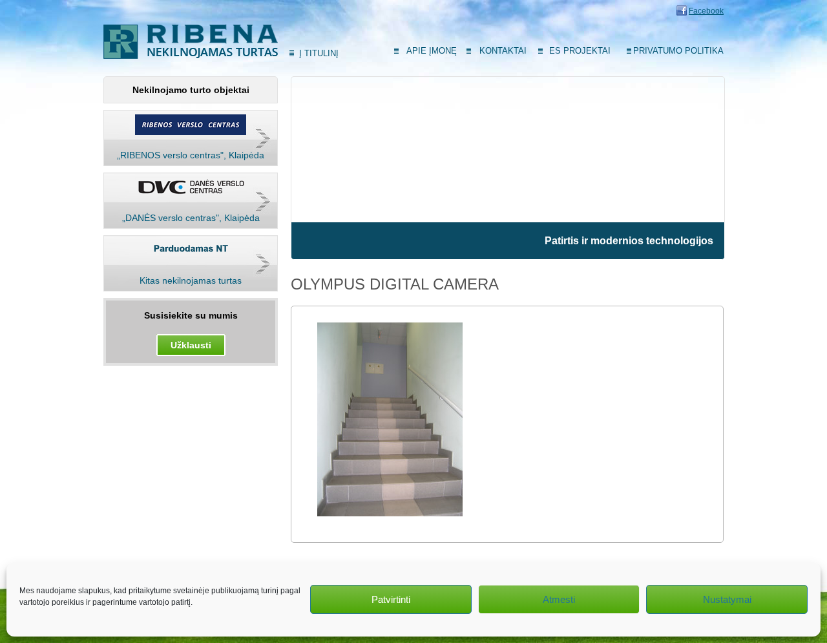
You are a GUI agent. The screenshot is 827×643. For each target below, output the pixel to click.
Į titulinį (319, 53)
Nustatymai (727, 599)
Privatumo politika (678, 51)
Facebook (706, 11)
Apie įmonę (431, 51)
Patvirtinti (391, 599)
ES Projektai (580, 51)
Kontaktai (503, 51)
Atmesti (559, 599)
